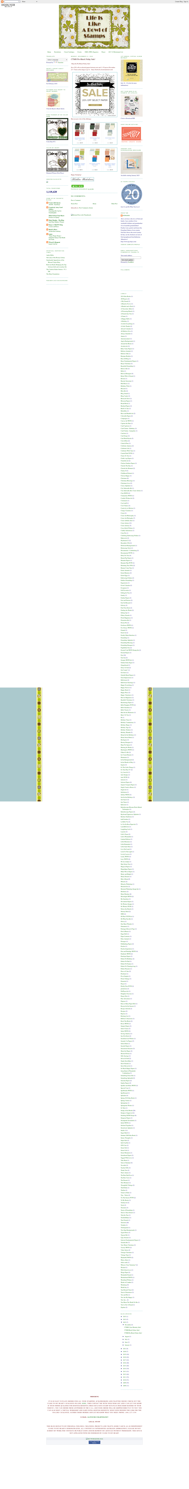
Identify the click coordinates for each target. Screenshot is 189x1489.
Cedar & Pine (125, 443)
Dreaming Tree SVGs (127, 565)
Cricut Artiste (125, 523)
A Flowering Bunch (126, 311)
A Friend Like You (126, 314)
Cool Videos (124, 506)
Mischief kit (124, 886)
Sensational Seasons (127, 1048)
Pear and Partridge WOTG (128, 951)
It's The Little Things (127, 767)
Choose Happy (125, 476)
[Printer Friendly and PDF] (77, 187)
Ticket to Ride (125, 1193)
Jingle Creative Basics (127, 787)
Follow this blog (94, 1442)
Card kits (123, 433)
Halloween (124, 680)
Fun (122, 655)
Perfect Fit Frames (126, 964)
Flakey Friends (125, 615)
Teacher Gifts (125, 1168)
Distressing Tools (126, 548)
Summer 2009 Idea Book (128, 1135)
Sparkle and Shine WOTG (128, 1085)
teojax (50, 234)
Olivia (122, 921)
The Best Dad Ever (126, 1175)
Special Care (124, 1088)
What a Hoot (124, 1260)
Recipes (123, 1011)
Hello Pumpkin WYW (127, 705)
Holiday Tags (125, 727)
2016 (124, 1363)
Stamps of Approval (126, 1113)
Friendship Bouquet (127, 645)
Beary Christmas (125, 364)
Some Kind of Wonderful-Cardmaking (128, 1072)
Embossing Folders (126, 578)
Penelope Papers (125, 956)
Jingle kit (123, 790)
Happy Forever (125, 688)
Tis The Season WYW (127, 1198)
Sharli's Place (53, 229)
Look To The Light (126, 852)
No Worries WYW (126, 906)
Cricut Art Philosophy (127, 516)
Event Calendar (125, 585)
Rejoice (123, 1014)
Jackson (123, 780)
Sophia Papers (125, 1083)
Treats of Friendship (126, 1210)
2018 (124, 1357)
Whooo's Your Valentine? (128, 1265)
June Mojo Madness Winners (56, 222)
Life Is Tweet (124, 834)
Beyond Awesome (126, 381)
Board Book (124, 403)
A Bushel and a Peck (127, 306)
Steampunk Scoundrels (127, 1120)
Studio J (123, 1130)
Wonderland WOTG (126, 1277)
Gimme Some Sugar (126, 663)
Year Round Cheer (126, 1290)
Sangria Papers (125, 1026)
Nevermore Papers (126, 901)
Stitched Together (126, 1125)
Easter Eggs (124, 575)
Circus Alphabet (125, 486)
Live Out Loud (125, 849)
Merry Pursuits (125, 876)
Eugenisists (124, 583)
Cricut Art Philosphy (127, 518)
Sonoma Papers (125, 1081)
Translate (60, 62)
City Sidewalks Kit (126, 488)
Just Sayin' (124, 800)
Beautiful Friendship (127, 366)
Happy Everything (126, 685)
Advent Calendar (126, 329)
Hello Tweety (125, 710)
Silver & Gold (125, 1058)
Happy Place (124, 692)
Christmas (124, 478)
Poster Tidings (125, 979)
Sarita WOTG (125, 1031)
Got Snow (124, 673)
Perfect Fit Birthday (126, 959)
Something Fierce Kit (127, 1075)
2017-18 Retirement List (115, 52)
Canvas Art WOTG (126, 421)
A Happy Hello (125, 319)
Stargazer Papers (125, 1118)
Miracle (123, 882)
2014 (124, 1368)
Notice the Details (126, 909)
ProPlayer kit (124, 991)
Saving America (125, 1034)
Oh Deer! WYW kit (126, 916)
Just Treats (124, 802)
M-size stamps (125, 862)
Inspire (123, 765)
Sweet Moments (125, 1153)
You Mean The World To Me (129, 1302)
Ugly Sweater (125, 1237)
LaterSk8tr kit (125, 827)
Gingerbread (124, 665)
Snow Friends (125, 1063)
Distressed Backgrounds (128, 545)
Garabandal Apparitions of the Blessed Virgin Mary (55, 261)
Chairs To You (125, 456)
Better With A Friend (127, 376)
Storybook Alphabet (127, 1128)
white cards (124, 1262)
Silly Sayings (125, 1056)
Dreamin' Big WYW (126, 563)
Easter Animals (125, 570)
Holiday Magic (125, 725)
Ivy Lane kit (124, 772)
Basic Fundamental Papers (128, 361)
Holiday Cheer (125, 720)
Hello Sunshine (125, 707)
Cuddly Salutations (126, 530)
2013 (124, 1371)
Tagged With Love (126, 1158)
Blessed (123, 389)
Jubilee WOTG (125, 795)
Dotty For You (125, 555)
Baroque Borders (126, 356)
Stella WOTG (125, 1123)
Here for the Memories (127, 712)
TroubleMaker (125, 1218)
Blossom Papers (125, 401)
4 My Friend (124, 301)
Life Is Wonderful (126, 837)
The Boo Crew (125, 1178)
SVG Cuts (123, 1145)
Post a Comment (76, 200)
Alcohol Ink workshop (54, 231)
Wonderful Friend (126, 1275)
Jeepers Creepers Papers (128, 785)
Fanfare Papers (125, 598)
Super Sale (124, 1140)
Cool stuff (124, 503)
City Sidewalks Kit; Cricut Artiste (131, 491)
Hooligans (124, 740)
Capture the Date (126, 423)
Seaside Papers (125, 1046)
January (127, 1345)
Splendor (123, 1095)
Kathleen (126, 215)
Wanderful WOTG (126, 1257)
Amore (123, 336)
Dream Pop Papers (126, 558)
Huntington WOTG (126, 750)
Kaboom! (123, 805)
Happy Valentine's (126, 695)
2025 (124, 1316)
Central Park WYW (126, 453)
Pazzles (123, 946)
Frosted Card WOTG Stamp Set (130, 650)
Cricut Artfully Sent (126, 520)
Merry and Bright (126, 874)
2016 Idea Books (126, 296)
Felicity (123, 605)
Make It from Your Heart (56, 215)
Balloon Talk (125, 354)
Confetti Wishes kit (126, 498)
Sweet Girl (124, 1148)
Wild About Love (126, 1270)
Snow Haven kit (125, 1066)
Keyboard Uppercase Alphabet (130, 814)
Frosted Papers (125, 653)
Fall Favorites (125, 590)
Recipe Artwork (125, 1009)
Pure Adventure (125, 999)
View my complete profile (130, 244)
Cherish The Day (126, 466)
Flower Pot (124, 623)
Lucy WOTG (124, 859)
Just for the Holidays (127, 797)
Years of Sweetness (126, 1292)
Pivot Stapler (124, 976)
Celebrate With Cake (127, 451)
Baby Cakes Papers (126, 349)
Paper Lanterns (125, 936)
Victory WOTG (125, 1247)
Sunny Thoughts (126, 1138)
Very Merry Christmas (127, 1245)
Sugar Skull (124, 1133)
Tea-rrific (123, 1165)
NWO (122, 914)
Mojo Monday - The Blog (56, 220)
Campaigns (124, 418)
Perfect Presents (125, 969)
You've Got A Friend (127, 1305)
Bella (122, 371)
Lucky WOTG (125, 857)
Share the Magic (125, 1051)
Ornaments (124, 926)
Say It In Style (125, 1036)
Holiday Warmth (125, 732)
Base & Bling (125, 359)
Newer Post (74, 204)
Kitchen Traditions (126, 817)
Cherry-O (123, 471)
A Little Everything (126, 324)
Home (49, 52)
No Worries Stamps (126, 904)
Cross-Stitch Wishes (127, 528)
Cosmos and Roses (54, 226)
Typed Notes (124, 1232)
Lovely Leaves (125, 854)
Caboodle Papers (126, 416)
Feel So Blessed (125, 603)
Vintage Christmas (126, 1252)
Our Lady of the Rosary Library (55, 257)
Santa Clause (124, 1029)
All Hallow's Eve (126, 331)
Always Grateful (125, 334)
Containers (124, 501)
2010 (124, 1380)
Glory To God (125, 668)
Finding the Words (126, 610)
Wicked (123, 1267)
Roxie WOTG (125, 1024)
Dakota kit (124, 538)
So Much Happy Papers (128, 1068)
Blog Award (124, 393)
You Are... (124, 1300)
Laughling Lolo (125, 829)
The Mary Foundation (52, 274)
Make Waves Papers (126, 872)
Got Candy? (124, 670)
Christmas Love (125, 483)
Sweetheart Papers (126, 1155)
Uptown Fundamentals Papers (129, 1240)
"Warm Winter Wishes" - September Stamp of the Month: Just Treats (57, 237)
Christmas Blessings (127, 481)
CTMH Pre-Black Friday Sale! (133, 1333)
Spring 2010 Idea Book (128, 1098)
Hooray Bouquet (126, 742)
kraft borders (124, 819)
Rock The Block (125, 1021)
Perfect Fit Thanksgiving (128, 966)
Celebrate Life (125, 448)
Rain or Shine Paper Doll (128, 1004)
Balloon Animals (126, 351)
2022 (124, 1322)
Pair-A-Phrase (125, 931)
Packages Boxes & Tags (128, 929)
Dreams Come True (126, 568)
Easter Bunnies (125, 573)
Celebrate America (126, 446)
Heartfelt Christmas (126, 700)
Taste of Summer (125, 1163)
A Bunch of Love (126, 304)
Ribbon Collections (126, 1019)
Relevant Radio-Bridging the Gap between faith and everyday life (56, 266)
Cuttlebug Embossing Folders (129, 535)
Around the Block (126, 344)
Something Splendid (127, 1078)
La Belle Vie (124, 822)
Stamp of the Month (127, 1110)
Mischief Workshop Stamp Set (130, 889)
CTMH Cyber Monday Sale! (132, 1327)
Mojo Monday (125, 894)
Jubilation (124, 792)
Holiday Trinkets (126, 730)
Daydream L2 (125, 540)
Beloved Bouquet (126, 373)
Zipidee (123, 1307)
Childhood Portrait (126, 473)
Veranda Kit (124, 1242)
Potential (123, 981)
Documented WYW (126, 553)
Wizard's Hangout (54, 242)
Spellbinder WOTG (126, 1091)
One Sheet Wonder (126, 924)
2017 (124, 1360)
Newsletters (57, 52)
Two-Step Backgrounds (128, 1230)
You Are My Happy (126, 1297)
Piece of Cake (125, 971)
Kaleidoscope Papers (127, 812)
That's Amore (125, 1173)
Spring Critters (125, 1100)
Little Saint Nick (126, 847)
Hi (121, 717)
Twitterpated (124, 1228)
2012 (124, 1374)
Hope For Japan (125, 745)
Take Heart (124, 1160)
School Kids (124, 1044)
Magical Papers (125, 867)
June (126, 1342)
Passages (123, 941)
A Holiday (124, 321)
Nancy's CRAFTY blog (56, 225)
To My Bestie (125, 1200)
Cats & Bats (124, 441)
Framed (123, 630)
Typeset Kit (124, 1235)
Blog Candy (124, 396)
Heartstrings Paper (126, 702)
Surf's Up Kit (124, 1143)
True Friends (124, 1220)
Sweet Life (124, 1150)
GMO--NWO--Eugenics (91, 52)
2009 (124, 1383)
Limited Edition (125, 839)
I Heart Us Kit (125, 752)
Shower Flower (125, 1053)
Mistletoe (123, 891)
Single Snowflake (126, 1061)
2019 (124, 1354)
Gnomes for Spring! (54, 217)
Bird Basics (124, 383)
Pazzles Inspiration (126, 949)
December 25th (125, 543)
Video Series (124, 1250)
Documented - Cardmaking (129, 550)
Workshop (124, 1285)
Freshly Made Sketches (127, 635)
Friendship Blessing (127, 643)
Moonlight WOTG (126, 896)
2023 (124, 1319)
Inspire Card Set (53, 244)
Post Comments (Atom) (86, 208)
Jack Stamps (124, 775)
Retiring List (124, 1016)
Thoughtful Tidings (126, 1185)
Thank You (124, 1170)
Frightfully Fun (125, 648)
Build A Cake (125, 408)
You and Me (124, 1295)
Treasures (123, 1208)
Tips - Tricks (124, 1195)
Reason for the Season (127, 1006)
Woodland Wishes (126, 1280)
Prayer (103, 52)
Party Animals (125, 939)
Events (80, 52)
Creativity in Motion (127, 508)
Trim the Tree (125, 1215)
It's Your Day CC (126, 770)
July (126, 1339)
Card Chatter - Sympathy (128, 431)
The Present (124, 1180)
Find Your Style (125, 608)
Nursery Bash (125, 911)
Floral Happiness (126, 618)
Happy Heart (124, 690)
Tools (122, 1205)
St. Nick (123, 1108)
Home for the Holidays (127, 735)
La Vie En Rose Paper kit (128, 824)
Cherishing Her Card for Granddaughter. (55, 211)
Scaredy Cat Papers (126, 1041)
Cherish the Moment (127, 468)
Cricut (122, 513)
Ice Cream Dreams (126, 755)
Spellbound (124, 1093)
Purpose (123, 1001)
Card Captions (125, 426)
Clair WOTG (124, 493)
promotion (124, 989)
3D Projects (124, 299)
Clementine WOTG (126, 496)
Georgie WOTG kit (126, 660)
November (128, 1325)
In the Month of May (127, 762)
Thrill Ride (124, 1188)
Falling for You (125, 593)
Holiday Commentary (127, 722)
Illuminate (124, 757)
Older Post (114, 204)
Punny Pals (124, 996)
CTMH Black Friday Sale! (132, 1330)
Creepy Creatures (126, 511)
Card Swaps (124, 436)
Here (84, 1403)
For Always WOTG (126, 628)
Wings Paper (124, 1272)
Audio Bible (50, 255)
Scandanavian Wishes (127, 1038)
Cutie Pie (123, 533)
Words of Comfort (126, 1282)
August (127, 1336)
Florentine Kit (125, 620)
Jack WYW (124, 777)
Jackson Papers (125, 782)
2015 (124, 1366)
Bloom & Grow (125, 398)
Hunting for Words (126, 747)
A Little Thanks (125, 326)
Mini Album (124, 879)
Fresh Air (123, 633)
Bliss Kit (123, 391)
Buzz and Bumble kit (127, 413)
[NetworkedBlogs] (94, 1439)
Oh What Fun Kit (126, 919)
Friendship (124, 638)
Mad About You (125, 864)
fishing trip (124, 613)
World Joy (124, 1287)
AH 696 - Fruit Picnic (54, 204)
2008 (124, 1386)
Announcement (125, 339)
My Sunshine (125, 899)
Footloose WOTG (126, 625)
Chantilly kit (124, 461)
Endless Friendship (126, 580)
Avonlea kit (124, 346)
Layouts (123, 832)
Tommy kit (124, 1203)
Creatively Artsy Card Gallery (55, 208)
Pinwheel (123, 974)
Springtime (124, 1103)
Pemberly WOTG (126, 954)
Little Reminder (125, 844)
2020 (124, 1351)
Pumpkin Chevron (126, 994)
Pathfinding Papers (126, 944)
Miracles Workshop (126, 884)
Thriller (123, 1190)
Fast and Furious (125, 600)
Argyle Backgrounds (127, 341)
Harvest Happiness (126, 697)
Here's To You (125, 715)
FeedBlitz (131, 262)
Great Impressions (126, 678)
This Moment (125, 1183)
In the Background (126, 760)
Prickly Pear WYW (126, 986)
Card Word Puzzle (126, 438)
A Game (123, 316)
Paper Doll (124, 934)
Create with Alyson (54, 203)
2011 (124, 1377)
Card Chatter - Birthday (128, 428)
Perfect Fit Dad (125, 961)
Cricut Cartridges (69, 52)
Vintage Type (125, 1255)
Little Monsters (125, 842)
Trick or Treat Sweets (127, 1213)
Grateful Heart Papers (127, 675)
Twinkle (123, 1225)
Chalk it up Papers (126, 458)
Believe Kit (124, 369)
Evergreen (124, 588)
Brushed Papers (125, 406)
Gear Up (123, 658)
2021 (124, 1349)
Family (123, 595)
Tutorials (123, 1222)
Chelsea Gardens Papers (128, 463)
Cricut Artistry (125, 526)
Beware (123, 379)
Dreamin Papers (125, 560)
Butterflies (124, 411)
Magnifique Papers (126, 869)
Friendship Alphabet (127, 640)
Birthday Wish (125, 386)
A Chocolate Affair (126, 309)
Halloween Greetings (127, 682)
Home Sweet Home (126, 737)
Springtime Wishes (126, 1105)
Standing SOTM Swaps (127, 1115)
